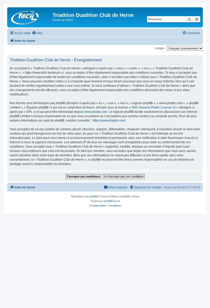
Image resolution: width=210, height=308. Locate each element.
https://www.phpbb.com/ (108, 120)
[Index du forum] (30, 16)
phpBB (93, 196)
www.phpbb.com (95, 112)
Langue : (160, 48)
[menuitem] (37, 33)
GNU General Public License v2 (153, 107)
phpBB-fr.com (112, 201)
